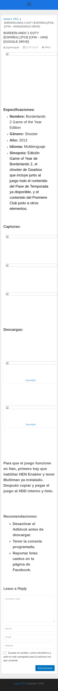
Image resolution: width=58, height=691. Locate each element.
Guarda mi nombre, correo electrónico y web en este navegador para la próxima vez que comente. (27, 657)
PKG (47, 47)
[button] (29, 4)
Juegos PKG (20, 683)
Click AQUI (31, 380)
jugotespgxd (12, 47)
